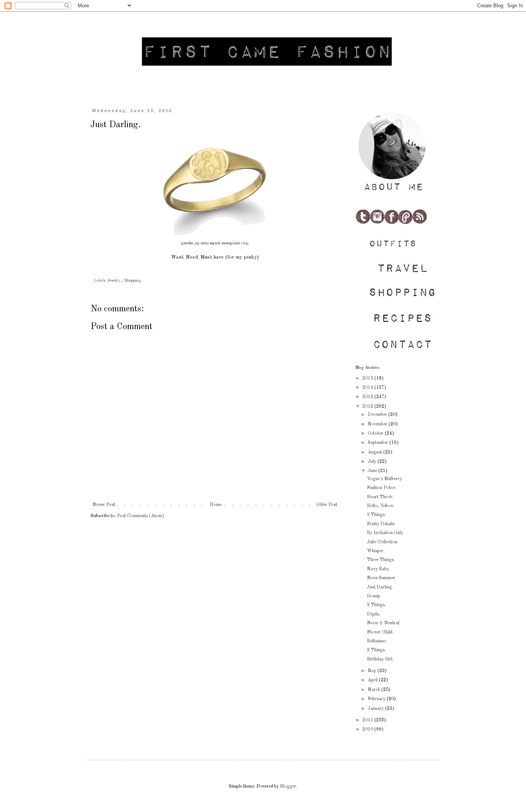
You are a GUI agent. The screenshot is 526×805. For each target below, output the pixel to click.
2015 (368, 378)
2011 (368, 720)
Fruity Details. (381, 524)
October (376, 433)
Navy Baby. (378, 569)
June (373, 471)
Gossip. (374, 596)
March (374, 689)
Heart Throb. (380, 497)
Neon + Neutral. (383, 623)
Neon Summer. (381, 578)
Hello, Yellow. (381, 506)
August (375, 452)
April (373, 680)
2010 (368, 729)
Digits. (373, 614)
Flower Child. (380, 632)
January (376, 708)
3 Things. (376, 515)
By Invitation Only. (385, 533)
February (377, 699)
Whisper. (376, 551)
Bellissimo (377, 641)
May (372, 671)
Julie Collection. (383, 542)
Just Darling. (380, 587)
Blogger (288, 786)
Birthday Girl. (380, 659)
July (372, 461)
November (378, 424)
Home (216, 504)
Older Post (327, 504)
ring (245, 243)
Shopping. (133, 281)
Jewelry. (114, 281)
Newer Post (103, 504)
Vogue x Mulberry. (385, 479)
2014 (368, 387)
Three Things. (381, 560)
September (378, 442)
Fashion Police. (381, 488)
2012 (368, 406)
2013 (368, 397)
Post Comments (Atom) (140, 516)
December (378, 414)
